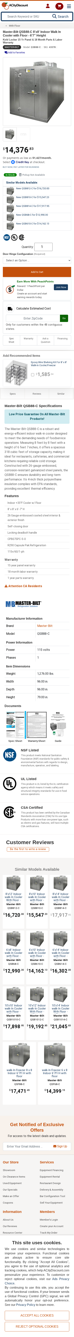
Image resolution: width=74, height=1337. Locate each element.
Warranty (28, 338)
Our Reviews (10, 1226)
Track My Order (48, 1232)
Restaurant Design (50, 1183)
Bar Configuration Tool (52, 1196)
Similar (61, 394)
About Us (8, 1219)
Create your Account (51, 1226)
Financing (62, 338)
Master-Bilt (12, 47)
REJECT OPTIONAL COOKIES (37, 1326)
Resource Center (12, 1232)
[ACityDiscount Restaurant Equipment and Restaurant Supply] (15, 5)
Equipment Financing (51, 1170)
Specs (13, 394)
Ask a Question (45, 340)
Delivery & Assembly (51, 1189)
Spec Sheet (11, 340)
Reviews (37, 394)
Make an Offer (11, 1196)
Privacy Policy (25, 1304)
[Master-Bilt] (24, 604)
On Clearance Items (14, 1176)
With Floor (14, 25)
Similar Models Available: (22, 182)
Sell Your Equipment (51, 1202)
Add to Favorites (16, 52)
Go (64, 318)
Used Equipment (12, 1183)
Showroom (9, 1170)
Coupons (8, 1202)
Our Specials (10, 1189)
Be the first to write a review (28, 849)
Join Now (61, 287)
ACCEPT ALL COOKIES (37, 1315)
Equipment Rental (50, 1176)
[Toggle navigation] (69, 6)
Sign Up (61, 1146)
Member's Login (49, 1219)
